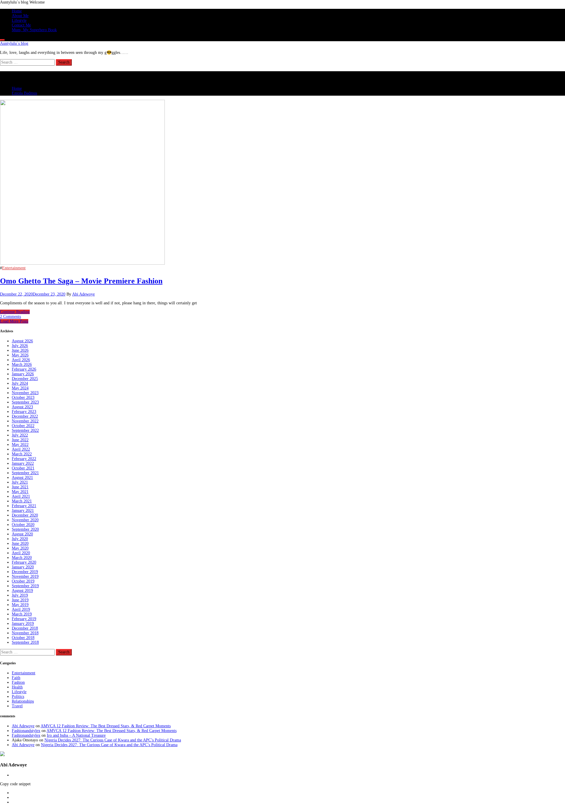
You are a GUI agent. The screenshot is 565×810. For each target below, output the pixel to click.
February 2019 (24, 619)
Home (17, 11)
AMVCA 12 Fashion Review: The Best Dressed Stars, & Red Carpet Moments (106, 726)
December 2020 (25, 515)
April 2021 (21, 496)
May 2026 (20, 355)
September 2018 (25, 642)
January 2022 (23, 463)
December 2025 (25, 378)
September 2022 (25, 430)
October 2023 (23, 397)
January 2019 (23, 623)
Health (17, 687)
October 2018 (23, 637)
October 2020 (23, 524)
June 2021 (20, 487)
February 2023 (24, 411)
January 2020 (23, 567)
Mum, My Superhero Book (34, 30)
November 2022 (25, 421)
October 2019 (23, 581)
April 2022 (21, 449)
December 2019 (25, 572)
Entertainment (14, 268)
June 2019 (20, 600)
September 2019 (25, 586)
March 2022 (22, 454)
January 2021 (23, 510)
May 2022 (20, 444)
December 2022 (25, 416)
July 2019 (20, 595)
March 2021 (22, 501)
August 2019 (22, 590)
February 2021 (24, 506)
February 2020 (24, 562)
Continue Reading (15, 312)
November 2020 (25, 520)
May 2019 (20, 604)
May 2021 (20, 491)
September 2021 (25, 473)
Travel (17, 706)
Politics (18, 696)
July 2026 (20, 345)
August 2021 (22, 477)
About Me (20, 16)
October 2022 (23, 426)
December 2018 (25, 628)
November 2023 (25, 393)
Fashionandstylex (26, 730)
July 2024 (20, 383)
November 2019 (25, 576)
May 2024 (20, 388)
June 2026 (20, 350)
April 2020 (21, 553)
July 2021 (20, 482)
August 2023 (22, 407)
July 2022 (20, 435)
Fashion (18, 682)
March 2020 (22, 557)
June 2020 (20, 543)
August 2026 (22, 341)
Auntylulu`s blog (14, 43)
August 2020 (22, 534)
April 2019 (21, 609)
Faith (16, 677)
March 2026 (22, 364)
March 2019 (22, 614)
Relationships (23, 701)
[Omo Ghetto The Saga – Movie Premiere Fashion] (82, 263)
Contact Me (21, 25)
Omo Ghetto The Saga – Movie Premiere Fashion (81, 281)
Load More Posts (14, 321)
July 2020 (20, 539)
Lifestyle (19, 20)
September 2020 (25, 529)
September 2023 (25, 402)
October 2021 (23, 468)
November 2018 (25, 633)
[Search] (2, 40)
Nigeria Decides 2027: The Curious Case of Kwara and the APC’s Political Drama (112, 740)
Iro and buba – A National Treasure (76, 735)
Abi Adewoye (83, 294)
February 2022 (24, 459)
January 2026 (23, 374)
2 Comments (10, 316)
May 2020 (20, 548)
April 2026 (21, 360)
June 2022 (20, 440)
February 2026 (24, 369)
